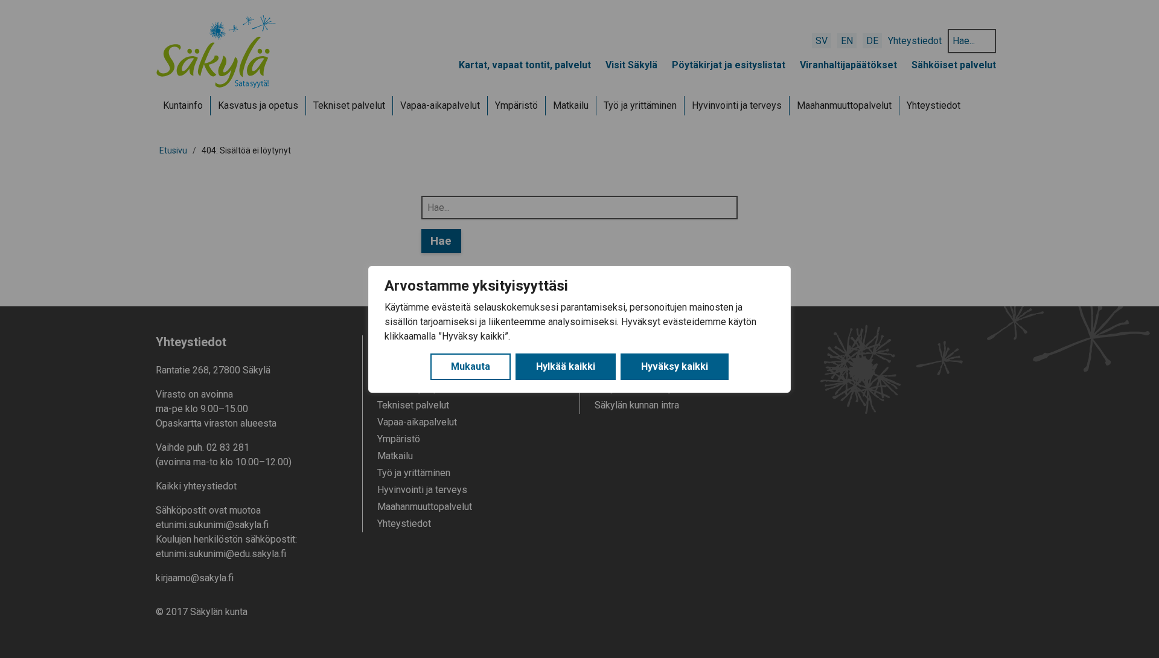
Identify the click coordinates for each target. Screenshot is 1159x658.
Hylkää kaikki (565, 366)
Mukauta (470, 366)
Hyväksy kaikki (674, 366)
